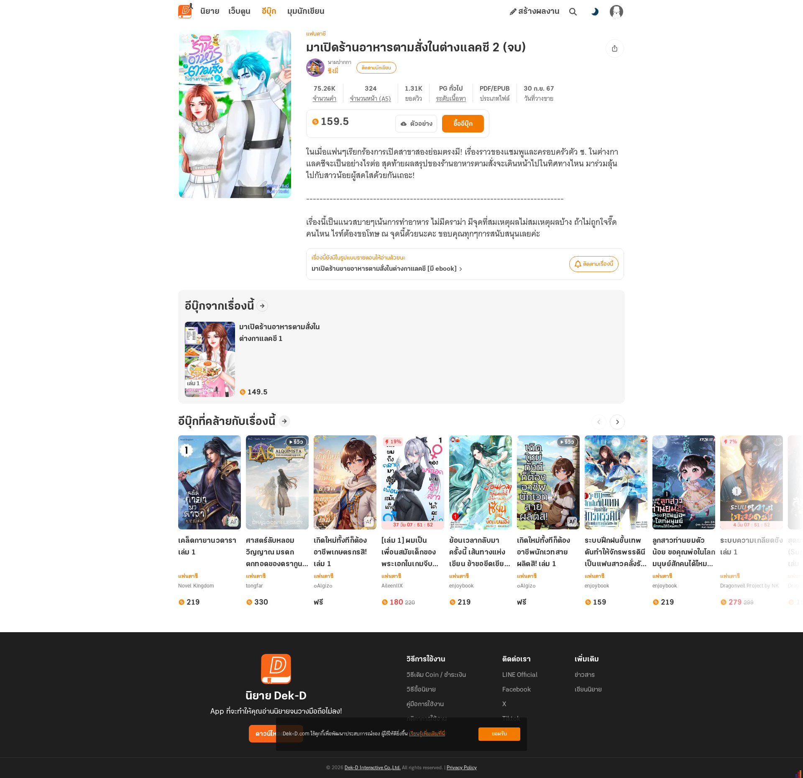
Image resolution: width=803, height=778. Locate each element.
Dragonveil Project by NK (749, 585)
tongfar (254, 585)
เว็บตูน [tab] (239, 12)
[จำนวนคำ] (328, 93)
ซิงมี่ (333, 71)
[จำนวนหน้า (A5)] (374, 93)
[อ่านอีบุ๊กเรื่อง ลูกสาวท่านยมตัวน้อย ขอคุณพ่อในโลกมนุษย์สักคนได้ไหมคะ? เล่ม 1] (683, 482)
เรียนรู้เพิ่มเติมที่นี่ (427, 734)
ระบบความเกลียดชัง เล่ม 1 (751, 547)
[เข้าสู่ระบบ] (616, 11)
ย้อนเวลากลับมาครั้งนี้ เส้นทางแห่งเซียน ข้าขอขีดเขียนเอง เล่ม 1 (479, 553)
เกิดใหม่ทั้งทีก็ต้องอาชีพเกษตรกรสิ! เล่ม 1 (340, 552)
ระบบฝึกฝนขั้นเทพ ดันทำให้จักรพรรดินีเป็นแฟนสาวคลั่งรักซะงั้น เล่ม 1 (615, 553)
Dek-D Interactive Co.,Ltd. (373, 767)
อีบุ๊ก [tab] (269, 12)
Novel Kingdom (196, 585)
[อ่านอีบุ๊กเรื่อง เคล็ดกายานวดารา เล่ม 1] (209, 482)
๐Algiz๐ (323, 585)
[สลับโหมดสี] (594, 11)
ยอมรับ (499, 734)
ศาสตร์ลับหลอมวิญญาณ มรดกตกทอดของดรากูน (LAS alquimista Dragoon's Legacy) (274, 553)
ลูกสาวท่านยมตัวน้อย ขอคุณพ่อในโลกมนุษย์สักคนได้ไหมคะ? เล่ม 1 (683, 553)
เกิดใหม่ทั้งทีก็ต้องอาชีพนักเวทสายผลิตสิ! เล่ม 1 (543, 552)
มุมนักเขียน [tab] (306, 12)
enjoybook (461, 585)
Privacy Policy (462, 767)
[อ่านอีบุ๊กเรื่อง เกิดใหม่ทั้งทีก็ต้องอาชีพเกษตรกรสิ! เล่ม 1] (345, 482)
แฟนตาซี (316, 34)
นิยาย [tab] (210, 12)
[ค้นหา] (573, 11)
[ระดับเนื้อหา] (454, 93)
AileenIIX (392, 585)
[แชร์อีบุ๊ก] (615, 48)
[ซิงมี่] (315, 67)
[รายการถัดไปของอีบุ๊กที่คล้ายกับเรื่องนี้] (617, 422)
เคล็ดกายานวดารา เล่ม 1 (207, 547)
